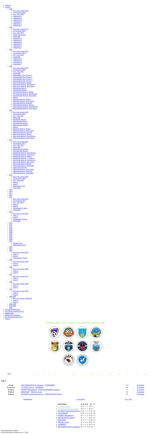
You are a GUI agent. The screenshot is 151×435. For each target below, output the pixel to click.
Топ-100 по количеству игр (14, 311)
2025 (10, 27)
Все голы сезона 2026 (20, 11)
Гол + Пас (128, 399)
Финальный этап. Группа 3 (22, 79)
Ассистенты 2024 (19, 53)
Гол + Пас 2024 (18, 55)
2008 (10, 232)
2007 (10, 234)
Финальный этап (19, 186)
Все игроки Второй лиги (13, 317)
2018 (10, 191)
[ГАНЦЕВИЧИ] (82, 360)
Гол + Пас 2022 (18, 116)
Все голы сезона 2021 (20, 142)
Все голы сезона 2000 (20, 252)
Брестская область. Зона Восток (24, 84)
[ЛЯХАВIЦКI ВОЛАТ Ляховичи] (68, 360)
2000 (10, 250)
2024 (10, 49)
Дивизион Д (17, 23)
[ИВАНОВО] (82, 332)
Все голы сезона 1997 (20, 276)
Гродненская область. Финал (23, 92)
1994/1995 (12, 296)
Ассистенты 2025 (19, 31)
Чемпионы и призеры (12, 315)
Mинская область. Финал (22, 129)
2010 (10, 228)
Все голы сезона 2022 (20, 112)
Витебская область (19, 88)
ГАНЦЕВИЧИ (50, 385)
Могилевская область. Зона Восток (25, 106)
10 (74, 374)
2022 (10, 110)
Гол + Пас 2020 (18, 180)
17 (136, 374)
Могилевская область (20, 125)
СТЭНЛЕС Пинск (27, 387)
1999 (10, 260)
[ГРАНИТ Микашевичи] (82, 346)
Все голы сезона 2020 (20, 177)
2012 (10, 225)
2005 (10, 237)
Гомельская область (20, 90)
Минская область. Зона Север (23, 101)
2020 (10, 175)
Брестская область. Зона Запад (23, 86)
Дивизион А (17, 16)
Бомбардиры (9, 313)
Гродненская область (20, 123)
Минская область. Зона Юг (22, 103)
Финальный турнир (20, 208)
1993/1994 (12, 304)
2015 (10, 197)
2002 (10, 247)
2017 (10, 193)
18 (145, 374)
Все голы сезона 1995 (20, 291)
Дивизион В (17, 20)
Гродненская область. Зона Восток (25, 94)
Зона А (15, 182)
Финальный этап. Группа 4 (22, 81)
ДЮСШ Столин (36, 392)
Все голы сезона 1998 (20, 269)
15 (119, 374)
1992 (10, 308)
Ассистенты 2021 (19, 143)
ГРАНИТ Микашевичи (29, 390)
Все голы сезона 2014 (20, 213)
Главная (7, 5)
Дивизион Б (17, 18)
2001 (10, 249)
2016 (10, 195)
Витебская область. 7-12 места (23, 158)
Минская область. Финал (22, 99)
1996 (10, 282)
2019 (10, 189)
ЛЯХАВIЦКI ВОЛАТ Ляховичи (32, 385)
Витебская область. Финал (22, 156)
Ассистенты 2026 (19, 12)
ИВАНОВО (25, 392)
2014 (10, 212)
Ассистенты (81, 399)
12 (92, 374)
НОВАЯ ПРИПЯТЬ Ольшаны (49, 390)
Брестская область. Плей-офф (23, 166)
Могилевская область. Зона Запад (25, 108)
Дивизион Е (17, 25)
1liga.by (7, 319)
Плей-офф (16, 36)
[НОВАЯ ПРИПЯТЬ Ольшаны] (55, 332)
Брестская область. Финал (22, 83)
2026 (10, 9)
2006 (10, 236)
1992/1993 (12, 306)
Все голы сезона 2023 (20, 68)
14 (110, 374)
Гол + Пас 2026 (18, 14)
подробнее (140, 385)
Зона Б (15, 184)
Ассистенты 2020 (19, 178)
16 (128, 374)
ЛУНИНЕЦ (39, 387)
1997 (10, 274)
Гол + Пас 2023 (18, 71)
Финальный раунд (19, 245)
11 (83, 374)
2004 (10, 239)
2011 (10, 226)
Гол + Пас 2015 (18, 202)
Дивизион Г (17, 22)
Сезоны (7, 7)
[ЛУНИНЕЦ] (96, 332)
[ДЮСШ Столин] (68, 346)
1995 (10, 289)
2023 (10, 66)
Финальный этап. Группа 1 (22, 75)
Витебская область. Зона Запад (24, 154)
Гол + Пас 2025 (18, 33)
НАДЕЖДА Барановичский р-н (32, 394)
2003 (10, 241)
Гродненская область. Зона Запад (24, 95)
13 (101, 374)
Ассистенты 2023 (19, 70)
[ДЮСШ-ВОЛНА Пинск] (96, 346)
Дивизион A (17, 38)
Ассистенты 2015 (19, 201)
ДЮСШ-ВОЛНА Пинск (53, 394)
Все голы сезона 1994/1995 (22, 298)
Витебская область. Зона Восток (24, 153)
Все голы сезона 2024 (20, 51)
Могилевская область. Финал (23, 105)
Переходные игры (19, 35)
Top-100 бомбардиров (12, 309)
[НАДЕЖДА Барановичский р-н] (55, 346)
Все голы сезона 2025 (20, 29)
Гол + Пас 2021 (18, 145)
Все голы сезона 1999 (20, 261)
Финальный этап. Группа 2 (22, 77)
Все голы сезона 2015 (20, 199)
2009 (10, 230)
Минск (15, 97)
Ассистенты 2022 (19, 114)
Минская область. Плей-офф (23, 173)
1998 (10, 267)
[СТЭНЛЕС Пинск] (68, 332)
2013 (10, 223)
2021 (10, 140)
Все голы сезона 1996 (20, 284)
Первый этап (17, 243)
